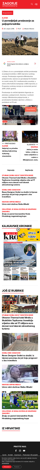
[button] (36, 4)
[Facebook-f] (16, 451)
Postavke (16, 466)
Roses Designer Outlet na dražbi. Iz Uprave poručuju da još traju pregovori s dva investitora (19, 193)
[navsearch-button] (32, 4)
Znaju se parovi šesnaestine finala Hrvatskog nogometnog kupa (19, 212)
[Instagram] (20, 451)
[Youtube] (24, 451)
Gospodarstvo (7, 13)
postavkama (5, 463)
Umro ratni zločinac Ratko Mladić (15, 203)
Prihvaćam (7, 466)
